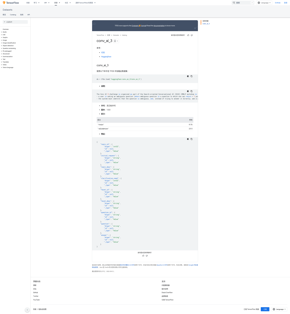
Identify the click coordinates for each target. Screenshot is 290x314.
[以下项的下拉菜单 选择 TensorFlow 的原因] (95, 2)
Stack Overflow (167, 292)
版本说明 (165, 289)
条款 (34, 309)
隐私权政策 (42, 309)
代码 (103, 52)
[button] (15, 32)
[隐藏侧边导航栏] (27, 310)
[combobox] (243, 3)
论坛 (34, 289)
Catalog (13, 15)
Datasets (7, 9)
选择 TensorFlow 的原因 (84, 3)
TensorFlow (100, 35)
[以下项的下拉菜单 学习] (39, 2)
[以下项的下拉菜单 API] (49, 2)
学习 (35, 3)
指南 (21, 15)
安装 (28, 3)
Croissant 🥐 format (139, 26)
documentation (159, 26)
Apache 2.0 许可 (162, 265)
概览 (4, 15)
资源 (55, 3)
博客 (34, 285)
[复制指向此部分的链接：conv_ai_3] (111, 65)
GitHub (277, 3)
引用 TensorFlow (167, 300)
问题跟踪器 (166, 285)
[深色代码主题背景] (188, 76)
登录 (285, 3)
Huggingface (106, 57)
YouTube (36, 300)
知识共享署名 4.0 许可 (127, 265)
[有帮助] (188, 35)
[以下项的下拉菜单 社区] (71, 2)
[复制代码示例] (191, 76)
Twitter (35, 296)
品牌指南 (165, 296)
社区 (66, 3)
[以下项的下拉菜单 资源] (60, 2)
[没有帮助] (191, 35)
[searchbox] (15, 22)
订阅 (265, 309)
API (45, 3)
